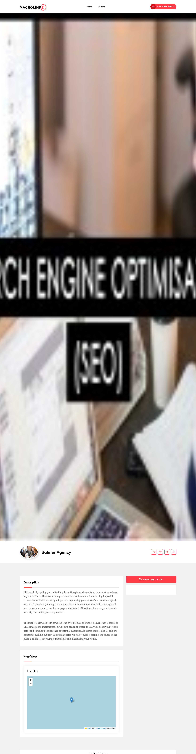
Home (89, 6)
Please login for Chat (152, 579)
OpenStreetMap (100, 728)
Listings (101, 6)
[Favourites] (160, 552)
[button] (71, 700)
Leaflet (89, 728)
